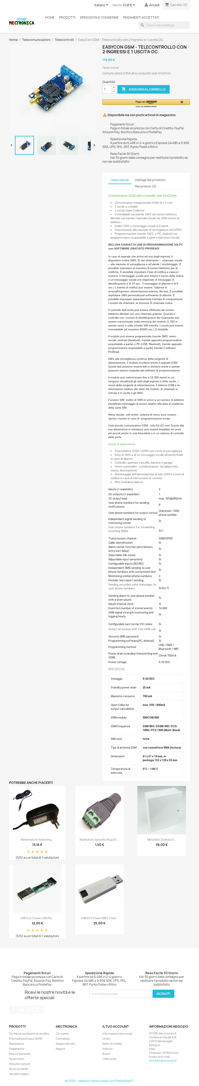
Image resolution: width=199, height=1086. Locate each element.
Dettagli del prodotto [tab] (150, 180)
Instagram (39, 1010)
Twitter (22, 1010)
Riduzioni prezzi (19, 1064)
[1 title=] (28, 852)
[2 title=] (33, 852)
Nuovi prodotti (18, 1069)
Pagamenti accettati (141, 17)
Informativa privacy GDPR (25, 1038)
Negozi (60, 1049)
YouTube (30, 1010)
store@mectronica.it (163, 1060)
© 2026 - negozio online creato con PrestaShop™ (99, 1081)
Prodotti (67, 17)
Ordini (106, 1038)
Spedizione (16, 1043)
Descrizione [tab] (120, 180)
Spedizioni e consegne (99, 17)
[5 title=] (46, 852)
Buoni (106, 1054)
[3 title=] (37, 852)
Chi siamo (62, 1033)
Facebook (13, 1010)
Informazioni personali (117, 1033)
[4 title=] (42, 852)
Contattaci (63, 1038)
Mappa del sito (65, 1043)
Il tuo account (115, 1026)
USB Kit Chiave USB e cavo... (99, 918)
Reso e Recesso (20, 1054)
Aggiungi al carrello (143, 89)
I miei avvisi (109, 1059)
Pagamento (16, 1049)
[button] (146, 103)
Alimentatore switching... (37, 839)
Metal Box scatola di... (161, 839)
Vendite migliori (19, 1074)
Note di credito (112, 1043)
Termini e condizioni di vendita (29, 1033)
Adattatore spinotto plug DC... (99, 839)
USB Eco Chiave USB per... (37, 918)
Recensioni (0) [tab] (145, 186)
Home (50, 17)
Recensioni (16, 1059)
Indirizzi (107, 1049)
